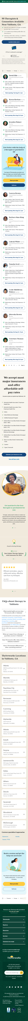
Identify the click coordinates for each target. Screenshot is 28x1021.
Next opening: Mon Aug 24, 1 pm (14, 139)
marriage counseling (7, 619)
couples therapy (18, 617)
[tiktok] (7, 987)
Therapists (9, 70)
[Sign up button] (21, 972)
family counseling (17, 619)
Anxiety (17, 836)
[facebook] (12, 987)
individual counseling (7, 617)
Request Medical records (18, 1002)
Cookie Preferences (19, 1005)
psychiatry (4, 623)
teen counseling (10, 621)
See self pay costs (14, 459)
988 (6, 951)
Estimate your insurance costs (14, 454)
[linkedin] (21, 987)
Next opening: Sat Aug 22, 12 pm (14, 332)
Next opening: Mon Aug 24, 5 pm (14, 235)
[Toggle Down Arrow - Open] (23, 919)
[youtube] (18, 987)
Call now (14, 185)
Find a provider (14, 180)
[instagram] (9, 987)
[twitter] (15, 987)
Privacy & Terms (18, 1000)
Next (22, 365)
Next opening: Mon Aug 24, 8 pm (14, 115)
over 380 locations (15, 624)
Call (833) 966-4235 (14, 42)
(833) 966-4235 (22, 1)
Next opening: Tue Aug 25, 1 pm (14, 93)
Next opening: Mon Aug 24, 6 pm (14, 359)
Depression (5, 836)
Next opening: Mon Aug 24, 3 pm (14, 210)
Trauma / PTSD (6, 839)
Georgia (15, 70)
